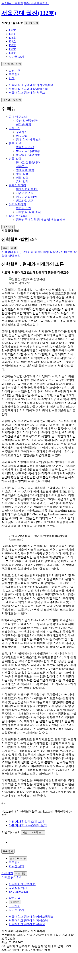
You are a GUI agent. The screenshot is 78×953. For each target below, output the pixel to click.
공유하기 (15, 902)
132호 (12, 49)
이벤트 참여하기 (11, 877)
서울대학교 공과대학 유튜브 (27, 92)
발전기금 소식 (25, 147)
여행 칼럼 (22, 177)
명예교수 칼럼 (25, 170)
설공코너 (22, 166)
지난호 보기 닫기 (12, 63)
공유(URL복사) (18, 858)
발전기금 (14, 70)
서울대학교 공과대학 (22, 884)
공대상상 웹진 (18, 888)
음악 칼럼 (22, 181)
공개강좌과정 (17, 185)
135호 (12, 37)
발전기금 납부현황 (28, 151)
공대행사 (22, 132)
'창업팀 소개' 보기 (26, 821)
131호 (12, 52)
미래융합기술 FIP (27, 189)
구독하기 (14, 74)
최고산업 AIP (24, 200)
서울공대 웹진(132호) (28, 13)
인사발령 (22, 135)
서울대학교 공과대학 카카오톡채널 (31, 85)
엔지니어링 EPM (26, 196)
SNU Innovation (18, 891)
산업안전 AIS (24, 192)
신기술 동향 (23, 124)
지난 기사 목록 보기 (33, 832)
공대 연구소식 (18, 116)
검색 (12, 78)
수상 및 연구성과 (27, 120)
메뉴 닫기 (8, 226)
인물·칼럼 (15, 158)
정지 (5, 248)
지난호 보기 (31, 23)
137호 (12, 30)
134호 (12, 41)
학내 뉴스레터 (18, 215)
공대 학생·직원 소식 (29, 139)
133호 (12, 45)
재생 (13, 248)
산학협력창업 (17, 204)
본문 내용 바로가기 (36, 3)
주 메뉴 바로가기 (12, 3)
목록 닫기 (8, 851)
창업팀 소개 (23, 208)
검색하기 (7, 873)
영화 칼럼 (22, 173)
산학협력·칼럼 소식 (28, 212)
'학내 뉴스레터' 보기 (28, 825)
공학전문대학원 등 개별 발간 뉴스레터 (40, 219)
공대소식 (14, 128)
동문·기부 (15, 143)
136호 (12, 33)
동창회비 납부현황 (28, 154)
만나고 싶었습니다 (28, 162)
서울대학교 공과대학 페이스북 (28, 88)
